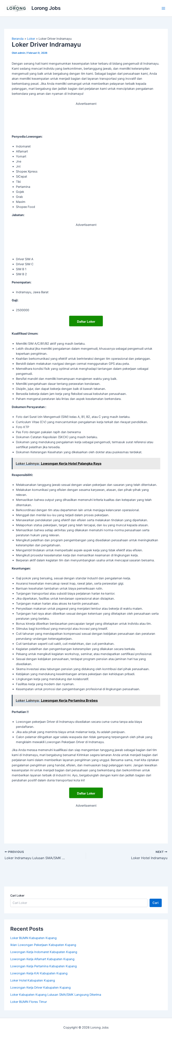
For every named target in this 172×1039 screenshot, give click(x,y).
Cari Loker (17, 895)
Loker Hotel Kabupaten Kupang (32, 980)
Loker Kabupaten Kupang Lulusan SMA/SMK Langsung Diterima (55, 995)
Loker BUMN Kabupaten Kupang (33, 938)
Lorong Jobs (46, 8)
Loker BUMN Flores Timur (28, 1002)
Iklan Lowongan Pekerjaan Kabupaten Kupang (43, 945)
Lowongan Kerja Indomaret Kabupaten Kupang (43, 952)
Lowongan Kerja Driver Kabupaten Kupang (40, 987)
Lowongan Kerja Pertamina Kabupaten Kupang (43, 966)
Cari (155, 903)
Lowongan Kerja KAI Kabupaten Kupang (39, 973)
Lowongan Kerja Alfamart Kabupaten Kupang (42, 959)
